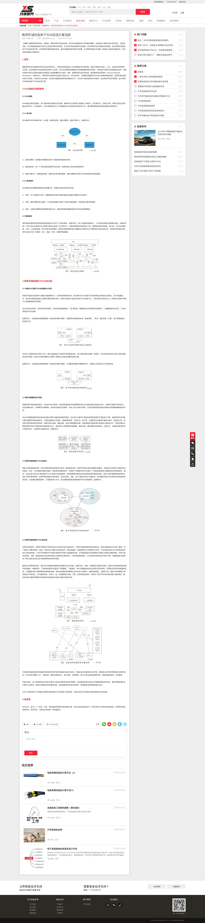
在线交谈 (182, 2)
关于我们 (33, 904)
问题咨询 (176, 886)
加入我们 (33, 907)
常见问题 (87, 904)
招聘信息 (130, 20)
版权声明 (60, 910)
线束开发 (45, 25)
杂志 (150, 20)
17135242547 (171, 2)
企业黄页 (67, 20)
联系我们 (33, 910)
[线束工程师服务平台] (26, 10)
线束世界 (175, 920)
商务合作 (60, 899)
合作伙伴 (60, 907)
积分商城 (174, 20)
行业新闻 (106, 20)
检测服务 (161, 20)
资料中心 (93, 20)
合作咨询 (157, 886)
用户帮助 (87, 899)
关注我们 (114, 899)
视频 (141, 20)
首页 (47, 20)
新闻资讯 (33, 913)
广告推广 (60, 913)
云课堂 (118, 20)
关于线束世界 (33, 899)
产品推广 (60, 904)
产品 (56, 20)
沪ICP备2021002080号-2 (159, 920)
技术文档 (80, 20)
